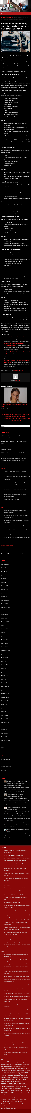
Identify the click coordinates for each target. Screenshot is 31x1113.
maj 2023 (4, 582)
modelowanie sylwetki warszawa (9, 1077)
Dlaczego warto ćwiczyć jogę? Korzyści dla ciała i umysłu (17, 894)
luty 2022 (4, 636)
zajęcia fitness (11, 1103)
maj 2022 (4, 625)
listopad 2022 (5, 603)
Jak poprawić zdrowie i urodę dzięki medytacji (15, 336)
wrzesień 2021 (5, 654)
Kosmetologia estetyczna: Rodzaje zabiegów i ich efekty (16, 976)
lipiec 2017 (4, 747)
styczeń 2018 (5, 729)
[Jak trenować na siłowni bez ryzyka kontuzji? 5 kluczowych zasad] (15, 395)
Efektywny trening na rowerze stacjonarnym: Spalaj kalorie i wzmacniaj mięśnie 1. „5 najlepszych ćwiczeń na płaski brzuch (16, 783)
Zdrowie (4, 770)
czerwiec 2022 (5, 621)
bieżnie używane (24, 1064)
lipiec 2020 (4, 704)
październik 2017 (6, 740)
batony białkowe (15, 1064)
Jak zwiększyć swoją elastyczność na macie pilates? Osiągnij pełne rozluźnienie (16, 419)
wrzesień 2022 (5, 611)
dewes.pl (19, 53)
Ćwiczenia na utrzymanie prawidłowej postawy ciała (15, 482)
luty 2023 (4, 593)
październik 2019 (6, 722)
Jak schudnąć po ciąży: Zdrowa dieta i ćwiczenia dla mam (17, 537)
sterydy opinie (14, 1090)
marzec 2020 (5, 718)
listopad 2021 (5, 646)
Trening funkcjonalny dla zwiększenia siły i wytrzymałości (16, 919)
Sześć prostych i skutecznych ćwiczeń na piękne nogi (16, 865)
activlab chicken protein (8, 1062)
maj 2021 (4, 668)
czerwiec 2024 (5, 575)
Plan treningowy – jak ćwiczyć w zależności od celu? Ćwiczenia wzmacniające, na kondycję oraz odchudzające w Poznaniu (17, 890)
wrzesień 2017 (5, 743)
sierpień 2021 (5, 657)
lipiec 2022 (4, 618)
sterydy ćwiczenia (23, 1090)
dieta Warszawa (12, 1070)
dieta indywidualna (6, 1066)
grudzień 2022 (5, 600)
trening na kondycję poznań (11, 1097)
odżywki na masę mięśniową (16, 1079)
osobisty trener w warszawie (10, 1081)
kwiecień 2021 (5, 672)
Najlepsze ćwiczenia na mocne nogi (12, 499)
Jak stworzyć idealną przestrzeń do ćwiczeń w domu (16, 534)
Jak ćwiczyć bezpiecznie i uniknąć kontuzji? (13, 855)
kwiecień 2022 (5, 628)
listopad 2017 (5, 736)
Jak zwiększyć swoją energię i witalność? (13, 902)
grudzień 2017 (5, 733)
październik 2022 (6, 607)
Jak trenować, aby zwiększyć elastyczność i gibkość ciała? (17, 476)
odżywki (21, 1077)
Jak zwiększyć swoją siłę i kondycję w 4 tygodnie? (15, 941)
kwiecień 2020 (5, 715)
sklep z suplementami (14, 1086)
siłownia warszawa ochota (13, 1083)
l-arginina (25, 1075)
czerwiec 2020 (5, 708)
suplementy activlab (19, 1092)
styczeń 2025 (5, 571)
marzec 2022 (5, 632)
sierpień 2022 (5, 614)
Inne (3, 763)
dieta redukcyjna (12, 1068)
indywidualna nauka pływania (14, 1073)
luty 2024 (4, 578)
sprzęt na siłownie (7, 1090)
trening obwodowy (22, 1097)
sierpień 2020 (5, 700)
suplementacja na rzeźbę (7, 1092)
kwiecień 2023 (5, 585)
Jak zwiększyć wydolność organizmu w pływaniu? (15, 863)
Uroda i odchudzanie (6, 766)
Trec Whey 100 (17, 1094)
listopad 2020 (5, 690)
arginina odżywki (21, 1062)
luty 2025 (4, 567)
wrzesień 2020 (5, 697)
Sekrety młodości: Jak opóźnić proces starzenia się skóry (17, 993)
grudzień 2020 (5, 686)
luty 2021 (4, 679)
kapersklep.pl (7, 479)
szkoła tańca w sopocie (11, 1094)
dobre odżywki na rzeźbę (23, 1070)
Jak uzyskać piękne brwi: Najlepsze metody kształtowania (17, 996)
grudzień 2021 (5, 643)
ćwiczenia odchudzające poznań (12, 1106)
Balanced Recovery (5, 1064)
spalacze (16, 1088)
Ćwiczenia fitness (6, 759)
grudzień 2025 (5, 564)
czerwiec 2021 (5, 664)
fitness (2, 1073)
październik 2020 (6, 693)
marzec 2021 (5, 675)
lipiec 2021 (4, 661)
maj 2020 (4, 711)
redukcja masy (23, 1081)
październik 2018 (6, 726)
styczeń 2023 (5, 596)
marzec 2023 (5, 589)
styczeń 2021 (5, 682)
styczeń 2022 (5, 639)
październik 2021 (6, 650)
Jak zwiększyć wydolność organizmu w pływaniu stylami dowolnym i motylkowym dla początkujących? (16, 415)
